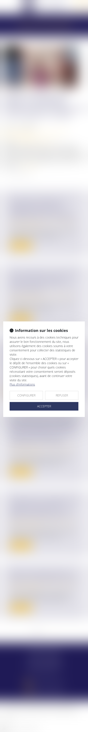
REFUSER (62, 395)
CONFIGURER (26, 395)
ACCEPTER (44, 406)
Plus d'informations (22, 384)
